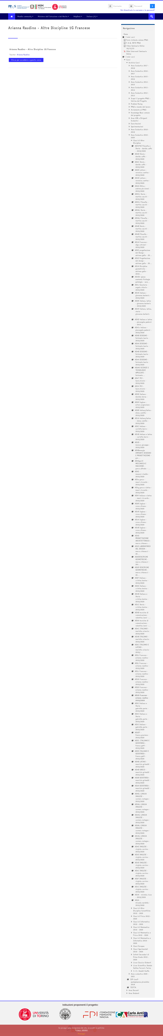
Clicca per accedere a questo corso (26, 60)
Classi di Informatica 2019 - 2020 (141, 922)
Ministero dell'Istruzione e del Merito (52, 16)
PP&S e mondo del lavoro (140, 107)
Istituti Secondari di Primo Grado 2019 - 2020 (141, 957)
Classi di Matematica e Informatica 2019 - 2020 (142, 940)
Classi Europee (138, 946)
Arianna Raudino (23, 54)
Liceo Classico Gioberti (142, 962)
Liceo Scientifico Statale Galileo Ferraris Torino (142, 966)
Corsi (128, 59)
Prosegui (81, 1033)
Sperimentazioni (137, 126)
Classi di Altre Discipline (138, 141)
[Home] (37, 6)
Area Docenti (134, 990)
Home (126, 34)
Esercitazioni (136, 123)
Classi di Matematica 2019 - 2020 (141, 928)
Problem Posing (136, 104)
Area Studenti (134, 993)
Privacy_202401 (81, 1030)
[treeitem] (138, 513)
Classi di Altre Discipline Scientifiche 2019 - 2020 (141, 911)
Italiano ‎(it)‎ (91, 16)
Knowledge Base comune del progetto (140, 113)
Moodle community (24, 16)
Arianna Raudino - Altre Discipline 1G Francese (32, 49)
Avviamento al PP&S (138, 109)
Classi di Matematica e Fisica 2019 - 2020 (142, 933)
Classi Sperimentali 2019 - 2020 (140, 950)
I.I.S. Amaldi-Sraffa (141, 971)
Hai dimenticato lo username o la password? (137, 10)
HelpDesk (76, 16)
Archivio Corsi (134, 62)
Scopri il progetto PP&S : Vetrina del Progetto (140, 99)
